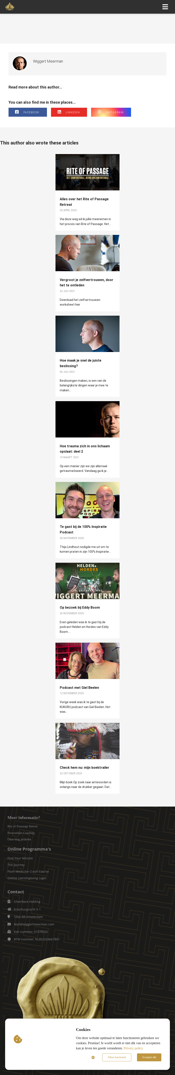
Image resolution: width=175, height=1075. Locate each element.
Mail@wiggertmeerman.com (34, 924)
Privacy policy (133, 1048)
